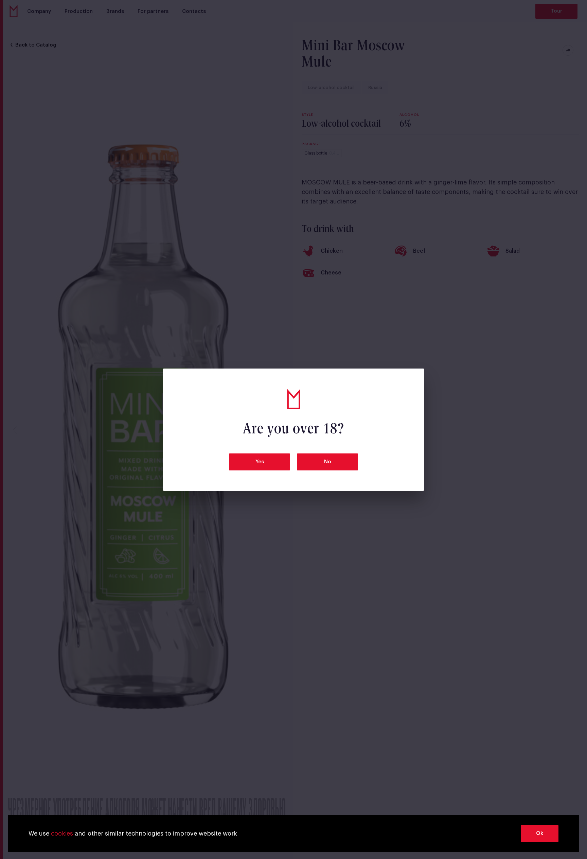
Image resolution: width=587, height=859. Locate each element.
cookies (62, 833)
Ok (539, 833)
